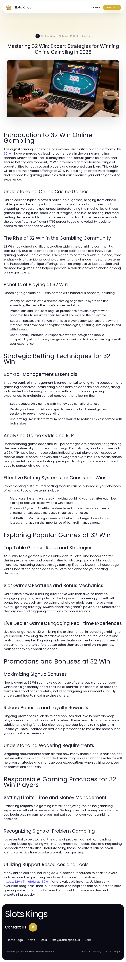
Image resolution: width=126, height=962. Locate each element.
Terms (107, 951)
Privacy (97, 951)
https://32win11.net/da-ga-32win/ (27, 881)
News (31, 940)
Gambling (86, 36)
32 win (8, 153)
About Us (85, 951)
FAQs (43, 940)
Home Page (15, 940)
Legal (117, 951)
